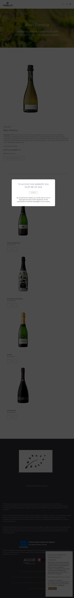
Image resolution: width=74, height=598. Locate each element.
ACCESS (33, 192)
